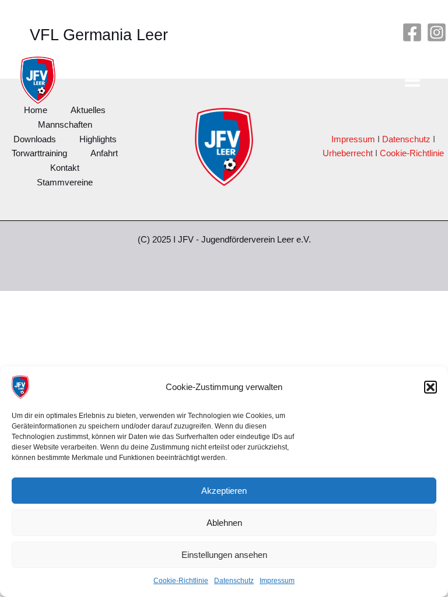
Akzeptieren (224, 491)
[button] (430, 387)
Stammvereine (65, 182)
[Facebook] (412, 32)
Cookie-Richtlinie (180, 581)
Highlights (98, 139)
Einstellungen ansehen (224, 555)
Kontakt (64, 168)
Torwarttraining (39, 153)
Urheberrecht (348, 153)
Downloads (34, 139)
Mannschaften (65, 124)
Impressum (277, 581)
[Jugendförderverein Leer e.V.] (20, 387)
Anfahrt (104, 153)
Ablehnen (224, 523)
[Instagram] (436, 32)
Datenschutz (234, 581)
